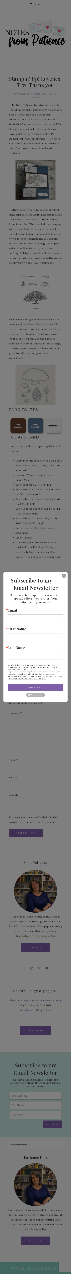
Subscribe (35, 687)
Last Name (16, 647)
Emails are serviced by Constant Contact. (27, 678)
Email (12, 610)
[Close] (61, 575)
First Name (17, 629)
